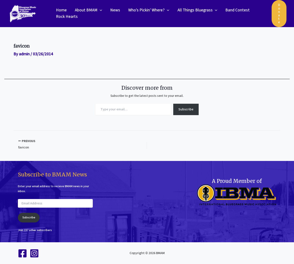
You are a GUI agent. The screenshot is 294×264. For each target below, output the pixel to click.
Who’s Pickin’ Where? (146, 10)
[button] (99, 10)
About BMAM (86, 10)
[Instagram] (34, 253)
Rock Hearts (67, 17)
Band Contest (237, 10)
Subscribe (185, 109)
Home (61, 10)
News (115, 10)
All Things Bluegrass (195, 10)
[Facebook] (22, 253)
